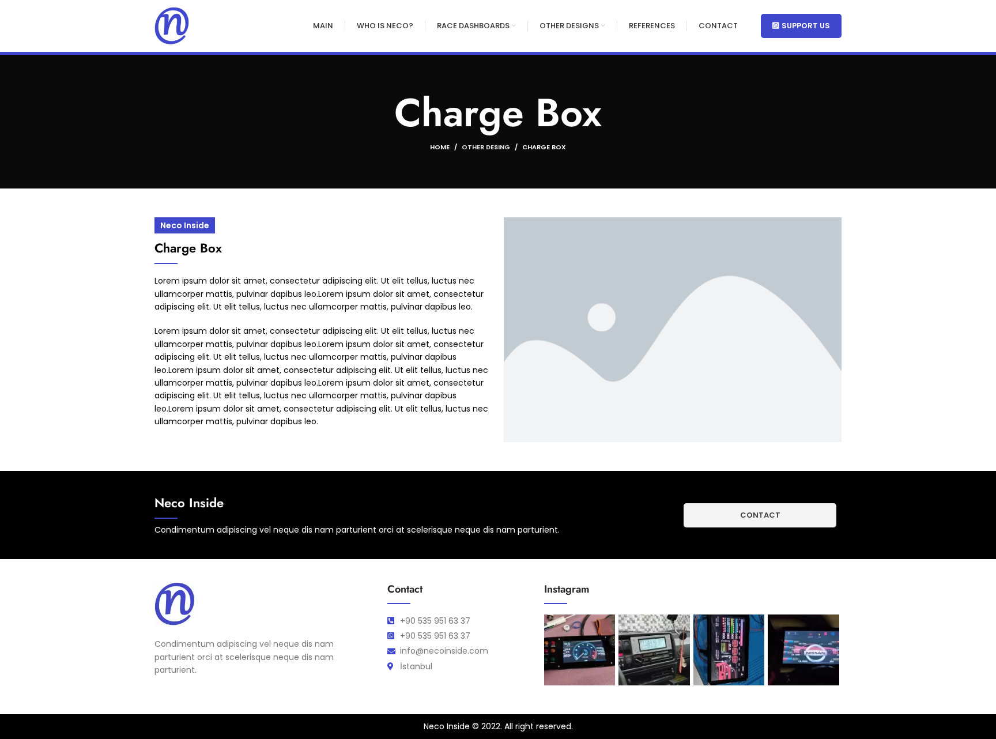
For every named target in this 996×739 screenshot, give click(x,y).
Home (440, 147)
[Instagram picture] (579, 649)
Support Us (806, 25)
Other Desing (486, 147)
